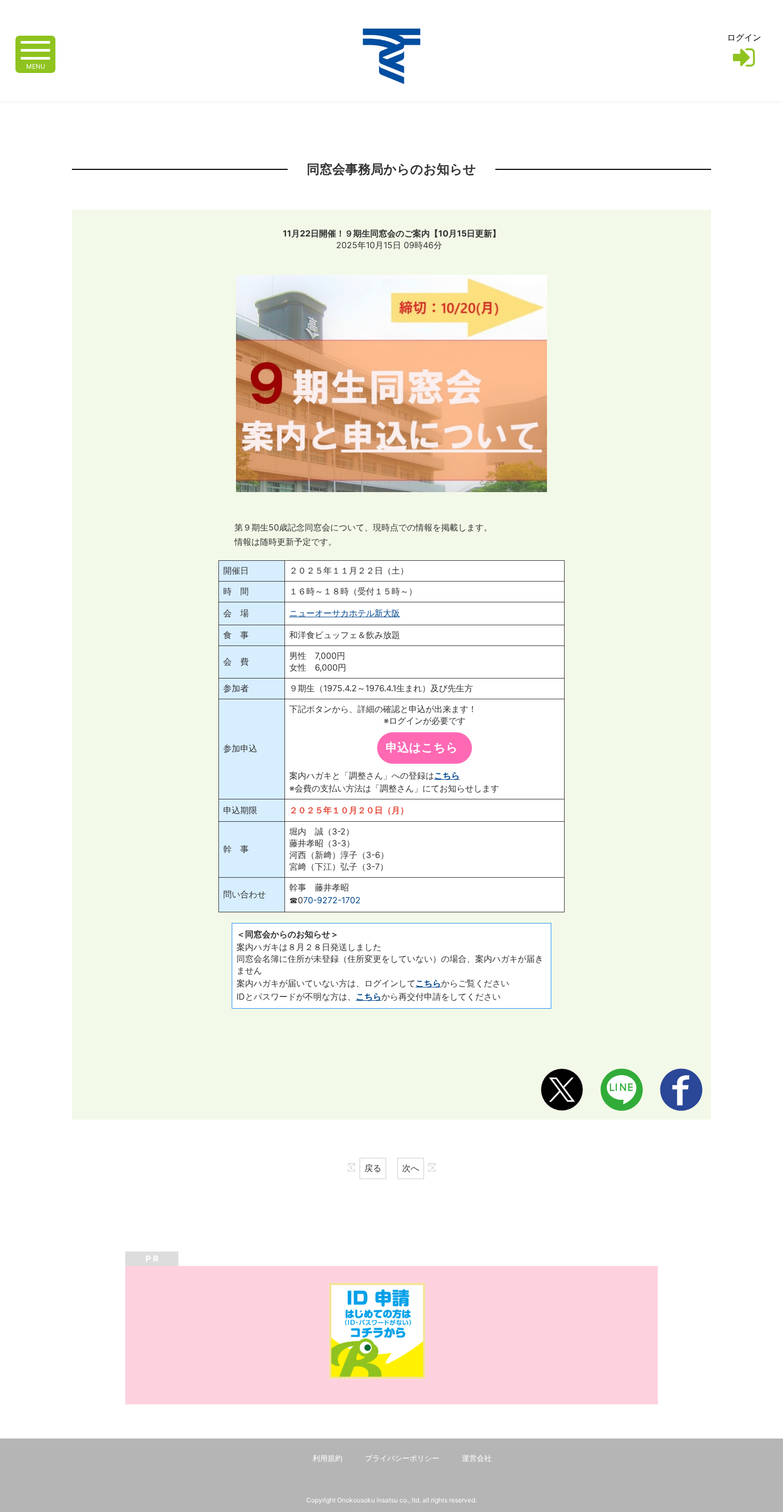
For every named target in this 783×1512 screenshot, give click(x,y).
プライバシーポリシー (402, 1457)
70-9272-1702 (332, 900)
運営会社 (477, 1457)
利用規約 (327, 1457)
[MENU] (35, 49)
